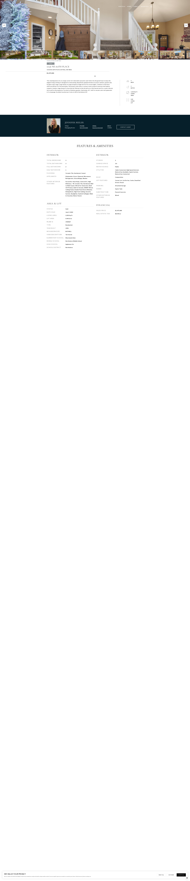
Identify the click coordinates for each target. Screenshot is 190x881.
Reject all (161, 874)
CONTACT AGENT (125, 127)
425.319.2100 (84, 127)
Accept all (181, 874)
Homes (129, 6)
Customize (171, 874)
